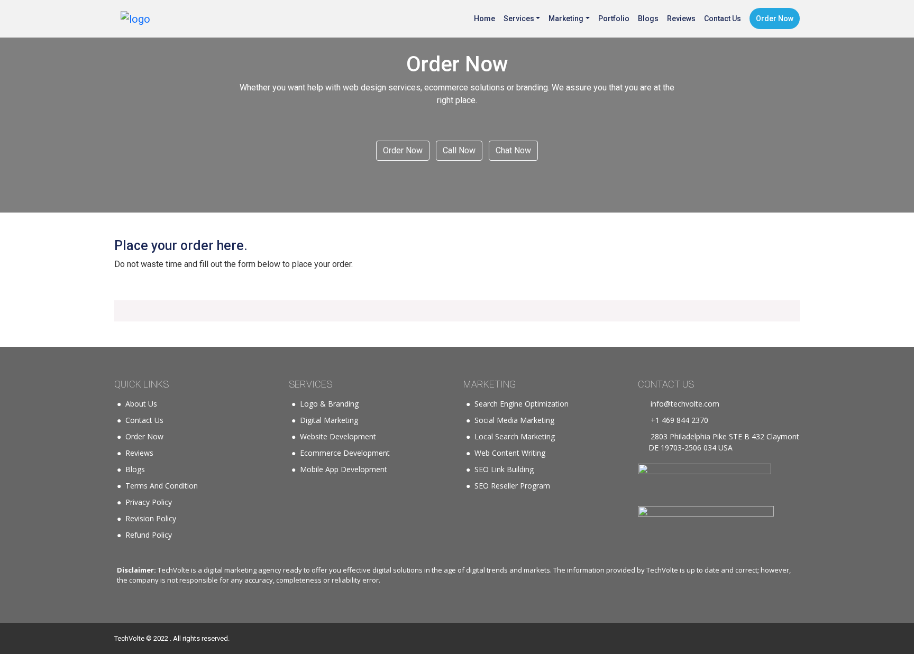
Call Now (459, 150)
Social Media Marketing (514, 420)
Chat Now (513, 150)
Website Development (338, 436)
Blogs (135, 469)
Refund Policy (148, 535)
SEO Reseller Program (512, 486)
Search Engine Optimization (521, 404)
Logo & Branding (329, 404)
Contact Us (144, 420)
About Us (141, 404)
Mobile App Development (343, 469)
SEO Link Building (504, 469)
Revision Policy (150, 518)
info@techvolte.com (683, 404)
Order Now (403, 150)
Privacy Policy (148, 502)
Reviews (139, 453)
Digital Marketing (329, 420)
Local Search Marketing (514, 436)
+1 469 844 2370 (678, 420)
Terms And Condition (161, 486)
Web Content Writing (509, 453)
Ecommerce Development (345, 453)
